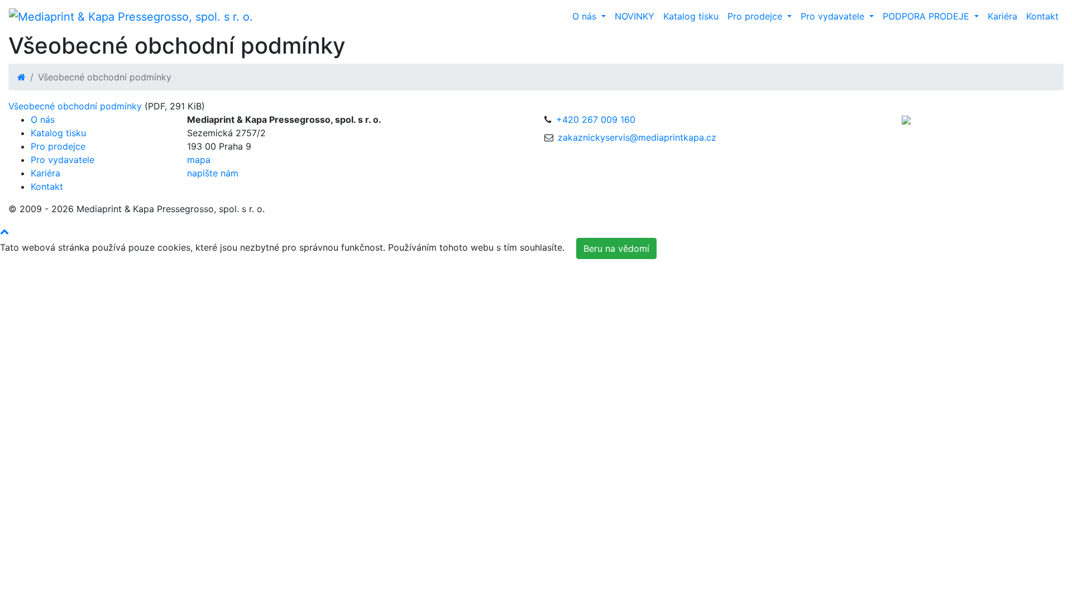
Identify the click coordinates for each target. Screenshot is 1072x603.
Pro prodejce (58, 146)
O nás (43, 119)
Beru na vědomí (616, 248)
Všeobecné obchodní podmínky (75, 106)
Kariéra (45, 173)
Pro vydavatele (62, 159)
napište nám (212, 173)
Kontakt (47, 186)
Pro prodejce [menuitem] (756, 16)
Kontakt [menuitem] (1042, 16)
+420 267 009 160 (595, 119)
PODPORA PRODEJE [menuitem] (927, 16)
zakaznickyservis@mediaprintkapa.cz (637, 137)
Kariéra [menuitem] (1002, 16)
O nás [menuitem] (585, 16)
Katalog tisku (58, 132)
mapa (198, 159)
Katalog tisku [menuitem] (691, 16)
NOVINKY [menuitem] (634, 16)
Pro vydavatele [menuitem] (834, 16)
